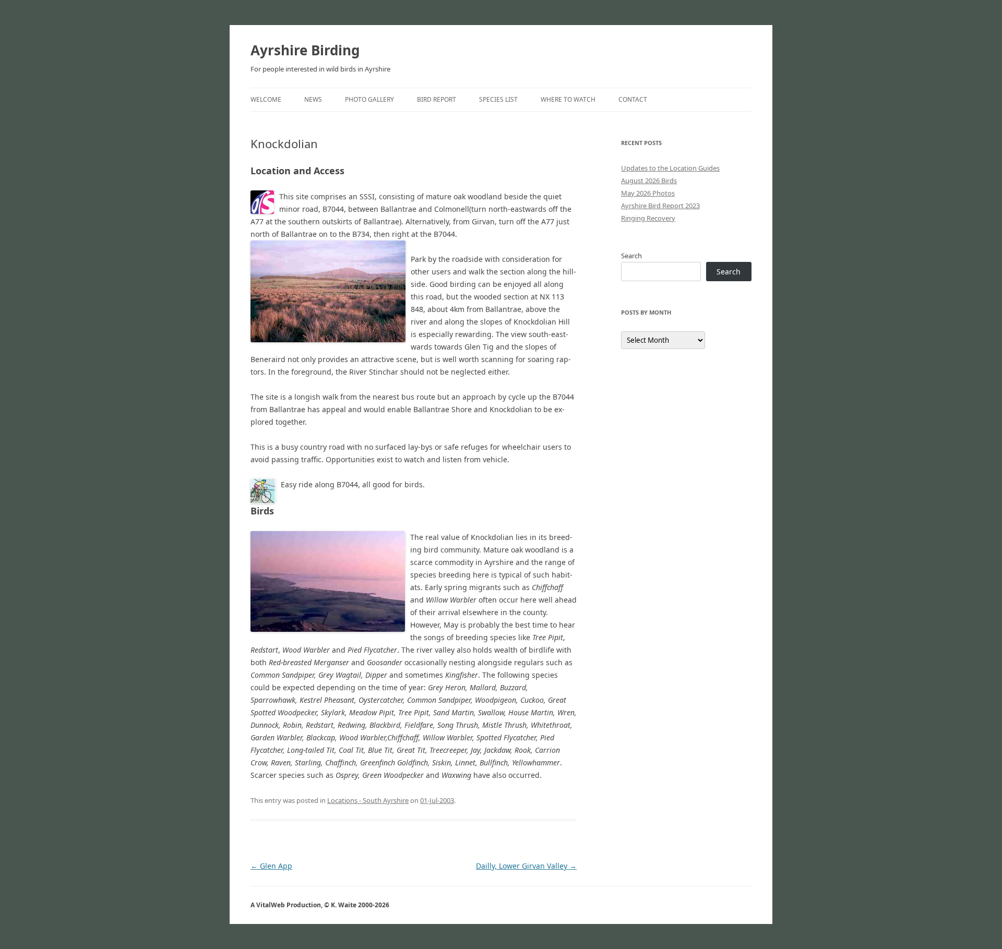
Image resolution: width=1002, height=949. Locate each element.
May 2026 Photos (648, 193)
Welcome (265, 99)
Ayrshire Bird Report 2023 (660, 205)
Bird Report (436, 99)
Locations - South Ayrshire (368, 800)
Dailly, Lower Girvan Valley (526, 866)
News (313, 99)
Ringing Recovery (648, 218)
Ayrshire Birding (305, 50)
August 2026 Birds (649, 180)
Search (631, 255)
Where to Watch (568, 99)
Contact (632, 99)
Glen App (271, 866)
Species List (498, 99)
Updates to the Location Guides (670, 168)
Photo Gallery (369, 99)
